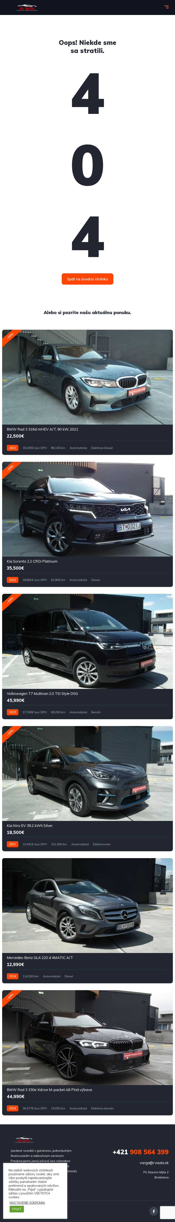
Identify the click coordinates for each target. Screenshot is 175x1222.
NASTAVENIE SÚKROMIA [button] (27, 1203)
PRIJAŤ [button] (16, 1209)
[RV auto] (27, 7)
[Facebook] (153, 1211)
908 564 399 (141, 1152)
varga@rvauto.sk (154, 1162)
